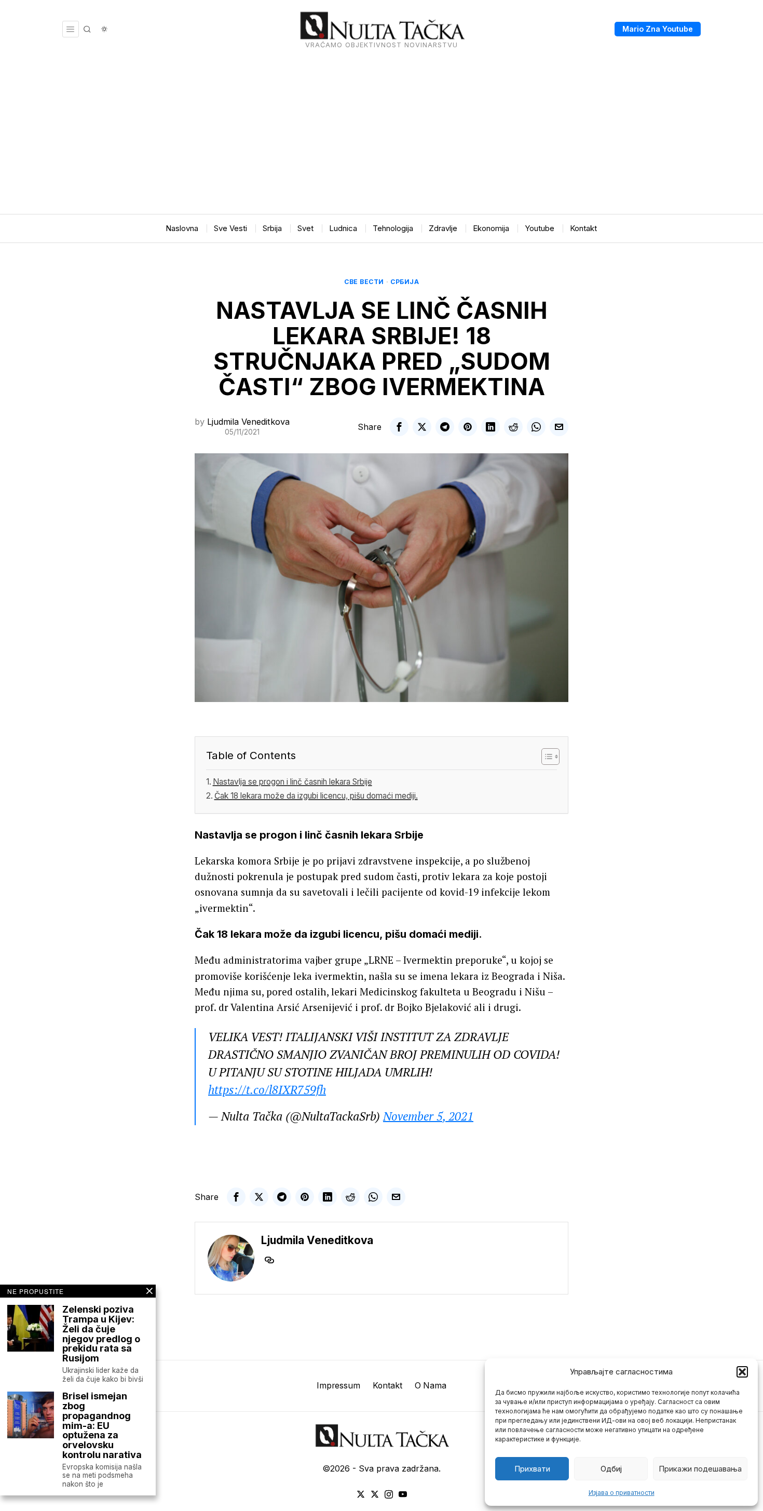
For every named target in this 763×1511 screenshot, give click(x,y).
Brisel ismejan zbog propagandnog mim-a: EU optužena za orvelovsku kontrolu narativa (102, 1426)
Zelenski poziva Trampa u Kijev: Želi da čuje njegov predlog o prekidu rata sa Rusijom (101, 1334)
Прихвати (532, 1469)
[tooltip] (399, 426)
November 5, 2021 (428, 1116)
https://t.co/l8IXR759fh (267, 1090)
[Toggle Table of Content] (545, 756)
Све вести (364, 282)
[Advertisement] (381, 136)
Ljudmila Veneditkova (248, 421)
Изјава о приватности (622, 1492)
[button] (742, 1372)
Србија (404, 282)
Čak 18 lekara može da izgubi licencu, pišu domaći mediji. (316, 796)
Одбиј (611, 1469)
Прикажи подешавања (700, 1469)
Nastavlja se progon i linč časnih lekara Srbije (292, 782)
